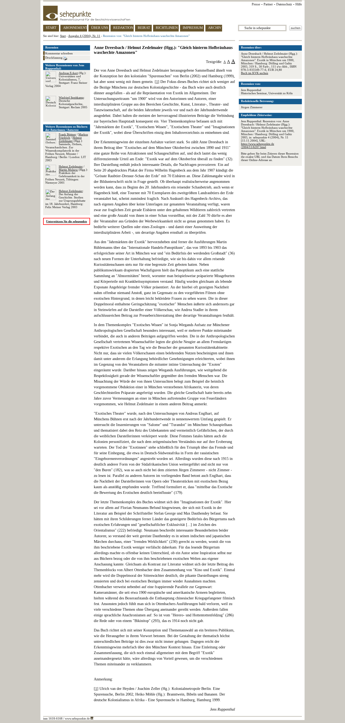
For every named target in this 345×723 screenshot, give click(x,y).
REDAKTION (123, 28)
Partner (268, 4)
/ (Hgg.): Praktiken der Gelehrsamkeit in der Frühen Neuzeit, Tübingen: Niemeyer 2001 (66, 174)
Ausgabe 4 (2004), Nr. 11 (84, 35)
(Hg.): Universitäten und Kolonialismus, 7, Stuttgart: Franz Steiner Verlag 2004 (66, 79)
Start (63, 35)
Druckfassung (54, 57)
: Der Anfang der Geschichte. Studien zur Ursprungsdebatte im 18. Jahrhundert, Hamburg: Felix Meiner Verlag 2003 (65, 199)
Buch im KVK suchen (254, 73)
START (51, 28)
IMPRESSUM (193, 28)
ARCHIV (214, 28)
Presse (256, 4)
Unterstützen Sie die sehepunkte (66, 221)
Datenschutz (284, 4)
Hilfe (298, 4)
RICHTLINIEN (167, 28)
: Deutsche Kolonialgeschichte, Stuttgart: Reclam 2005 (73, 102)
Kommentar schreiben (59, 53)
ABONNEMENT (75, 28)
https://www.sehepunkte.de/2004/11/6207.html (257, 145)
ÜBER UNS (99, 28)
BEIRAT (144, 28)
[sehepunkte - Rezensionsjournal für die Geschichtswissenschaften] (172, 13)
